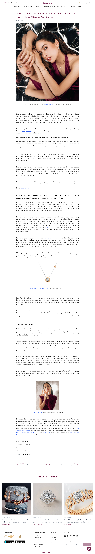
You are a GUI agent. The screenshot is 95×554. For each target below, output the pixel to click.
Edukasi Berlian (37, 537)
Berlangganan (87, 544)
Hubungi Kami (37, 535)
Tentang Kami (54, 539)
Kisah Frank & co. (55, 537)
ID (5, 2)
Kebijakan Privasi (38, 546)
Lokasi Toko (54, 535)
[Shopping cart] (86, 3)
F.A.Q (35, 542)
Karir (52, 542)
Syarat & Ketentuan (38, 544)
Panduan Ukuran (38, 539)
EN (8, 2)
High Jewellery (27, 6)
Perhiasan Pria (61, 6)
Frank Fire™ (17, 6)
